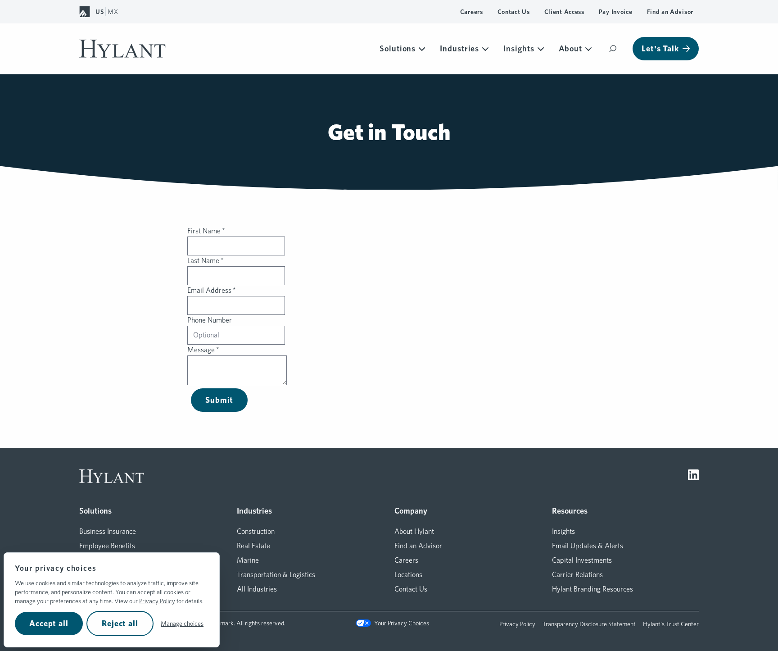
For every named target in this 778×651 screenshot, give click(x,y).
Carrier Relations (577, 574)
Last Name (205, 260)
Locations (408, 574)
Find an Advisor (670, 11)
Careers (471, 11)
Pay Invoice (616, 11)
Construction (256, 531)
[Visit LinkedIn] (693, 476)
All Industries (257, 589)
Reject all (120, 623)
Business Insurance (107, 531)
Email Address (211, 290)
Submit (219, 400)
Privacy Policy (157, 601)
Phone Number (209, 320)
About (571, 48)
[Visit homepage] (122, 49)
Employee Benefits (107, 546)
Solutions (398, 48)
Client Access (564, 11)
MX (113, 11)
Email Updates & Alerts (587, 546)
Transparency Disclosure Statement (589, 624)
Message (203, 350)
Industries (459, 48)
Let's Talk (660, 48)
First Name (206, 231)
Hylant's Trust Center (671, 624)
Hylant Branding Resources (592, 589)
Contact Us (514, 11)
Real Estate (253, 546)
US (99, 11)
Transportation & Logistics (276, 574)
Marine (248, 560)
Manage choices (182, 623)
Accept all (48, 623)
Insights (518, 48)
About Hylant (414, 531)
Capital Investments (582, 560)
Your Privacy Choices (401, 623)
